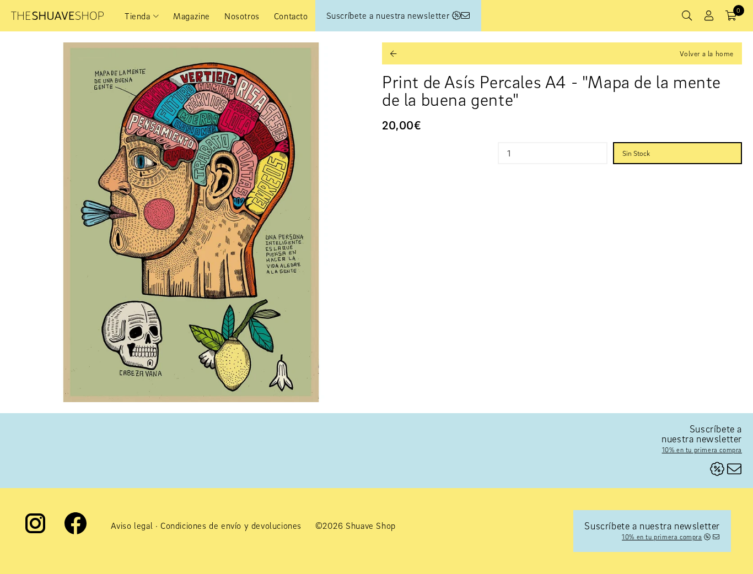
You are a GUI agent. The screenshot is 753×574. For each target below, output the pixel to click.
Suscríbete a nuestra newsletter (389, 15)
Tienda (137, 15)
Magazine (191, 15)
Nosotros (242, 15)
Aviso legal (132, 525)
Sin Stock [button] (636, 153)
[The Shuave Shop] (57, 16)
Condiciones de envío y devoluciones (231, 525)
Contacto (291, 15)
